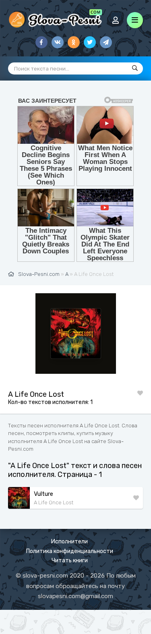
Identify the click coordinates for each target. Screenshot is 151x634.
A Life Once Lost (53, 502)
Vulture (43, 493)
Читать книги (70, 560)
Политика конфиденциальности (69, 551)
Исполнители (69, 541)
